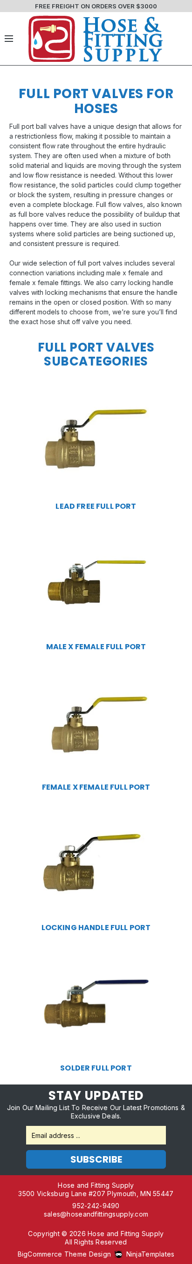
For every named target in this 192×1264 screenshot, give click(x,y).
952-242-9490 (95, 1206)
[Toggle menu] (9, 38)
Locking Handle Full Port (96, 928)
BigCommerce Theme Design (64, 1254)
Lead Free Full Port (95, 506)
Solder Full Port (96, 1068)
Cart (180, 38)
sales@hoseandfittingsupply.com (96, 1214)
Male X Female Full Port (96, 647)
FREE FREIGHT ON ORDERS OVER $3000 (96, 6)
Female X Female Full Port (96, 787)
